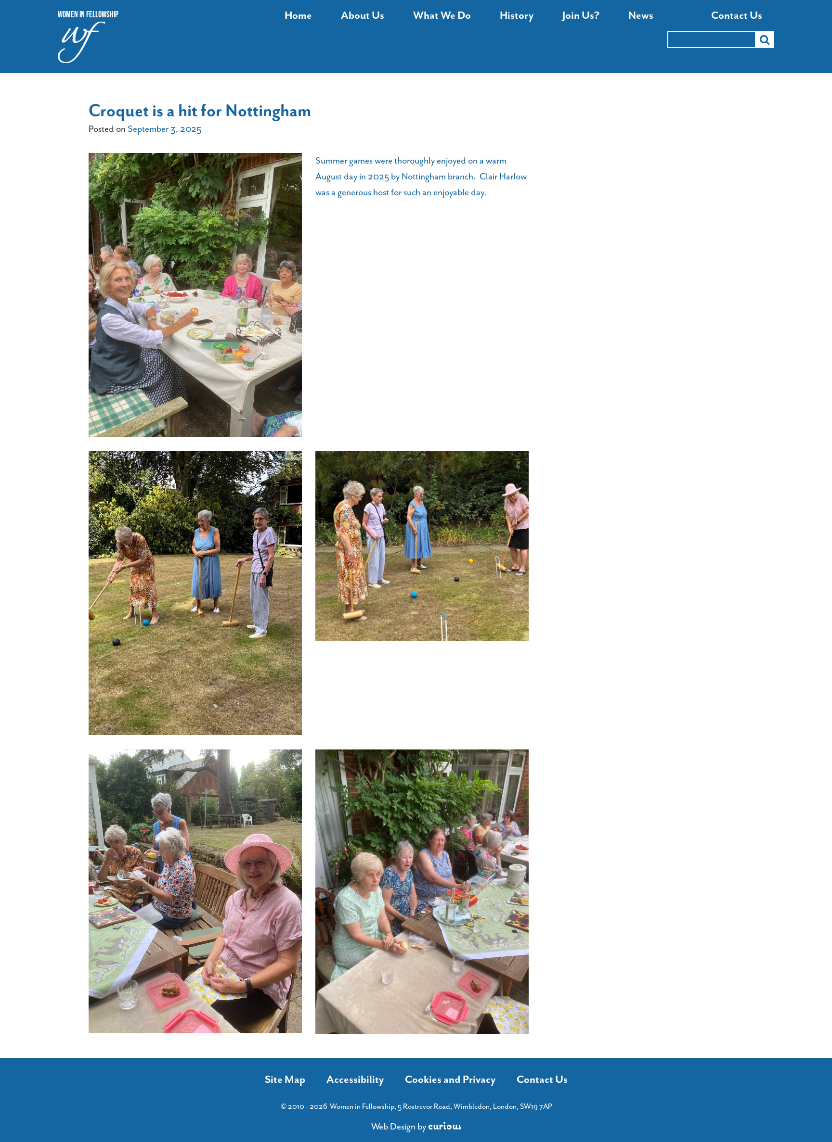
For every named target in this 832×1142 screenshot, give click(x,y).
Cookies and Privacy (450, 1079)
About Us (362, 16)
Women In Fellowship (88, 14)
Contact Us (736, 16)
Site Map (285, 1079)
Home (298, 16)
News (640, 16)
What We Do (442, 16)
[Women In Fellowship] (82, 45)
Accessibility (355, 1079)
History (516, 16)
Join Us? (580, 16)
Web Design (393, 1126)
